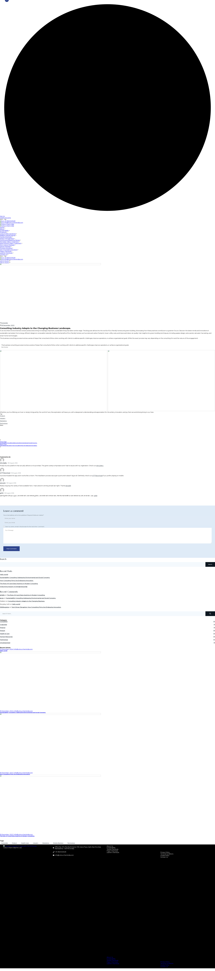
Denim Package (5, 246)
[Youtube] (202, 847)
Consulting (3, 621)
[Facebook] (164, 847)
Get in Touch (4, 261)
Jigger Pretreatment (7, 238)
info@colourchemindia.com (13, 222)
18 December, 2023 (7, 325)
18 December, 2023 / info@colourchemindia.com (16, 711)
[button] (132, 904)
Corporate (4, 323)
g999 (95, 496)
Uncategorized (5, 642)
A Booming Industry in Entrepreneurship (13, 586)
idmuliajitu (99, 465)
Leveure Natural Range (8, 234)
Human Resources (6, 636)
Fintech (2, 416)
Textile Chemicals (6, 237)
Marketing (3, 421)
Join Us (2, 216)
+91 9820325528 (9, 221)
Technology (3, 423)
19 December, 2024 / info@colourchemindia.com (16, 649)
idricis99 (68, 486)
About (2, 229)
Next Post (3, 444)
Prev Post (3, 441)
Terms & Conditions (166, 854)
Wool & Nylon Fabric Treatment (10, 243)
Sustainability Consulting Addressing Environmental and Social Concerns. (18, 443)
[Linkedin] (177, 847)
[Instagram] (189, 847)
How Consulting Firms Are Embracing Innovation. (16, 580)
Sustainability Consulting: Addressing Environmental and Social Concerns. (25, 577)
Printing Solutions (6, 248)
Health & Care (4, 633)
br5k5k (2, 595)
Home (2, 227)
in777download (97, 475)
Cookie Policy (164, 855)
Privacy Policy (165, 852)
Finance (2, 627)
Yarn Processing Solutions (8, 250)
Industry (2, 418)
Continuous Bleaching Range (10, 240)
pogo (2, 598)
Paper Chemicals (5, 251)
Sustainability (4, 230)
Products (3, 232)
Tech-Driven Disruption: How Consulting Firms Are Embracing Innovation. (18, 445)
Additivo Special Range (7, 235)
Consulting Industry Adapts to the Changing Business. (26, 601)
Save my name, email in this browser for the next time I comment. (24, 526)
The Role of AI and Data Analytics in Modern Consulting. (19, 583)
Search (3, 559)
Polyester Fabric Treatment (9, 242)
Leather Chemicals (6, 253)
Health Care (25, 843)
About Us (110, 846)
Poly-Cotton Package (7, 245)
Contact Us (3, 254)
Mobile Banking (58, 843)
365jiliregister (4, 607)
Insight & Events (5, 218)
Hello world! (4, 574)
